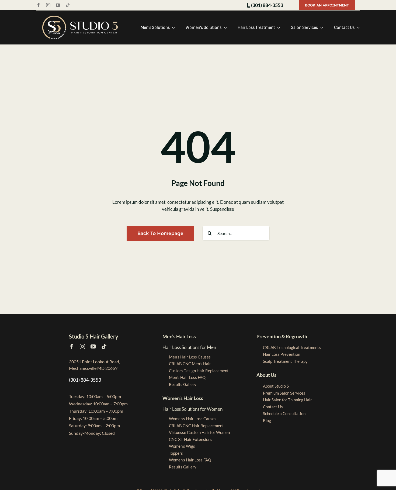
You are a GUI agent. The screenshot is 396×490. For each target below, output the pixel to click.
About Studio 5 (276, 386)
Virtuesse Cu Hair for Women (199, 432)
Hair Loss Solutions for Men (189, 347)
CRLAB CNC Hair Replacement (196, 425)
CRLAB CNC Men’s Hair (190, 363)
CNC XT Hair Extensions (190, 439)
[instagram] (48, 5)
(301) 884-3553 (266, 5)
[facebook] (38, 5)
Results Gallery (182, 384)
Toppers (176, 453)
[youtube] (58, 5)
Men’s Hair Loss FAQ (187, 377)
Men (190, 356)
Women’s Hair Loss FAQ (190, 459)
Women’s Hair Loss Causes (192, 418)
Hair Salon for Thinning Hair (287, 399)
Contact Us (273, 406)
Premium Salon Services (284, 393)
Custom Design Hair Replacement (199, 370)
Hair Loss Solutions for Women (192, 409)
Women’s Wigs (182, 446)
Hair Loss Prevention (281, 354)
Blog (267, 420)
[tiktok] (67, 5)
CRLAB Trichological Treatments (292, 347)
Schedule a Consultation (284, 413)
